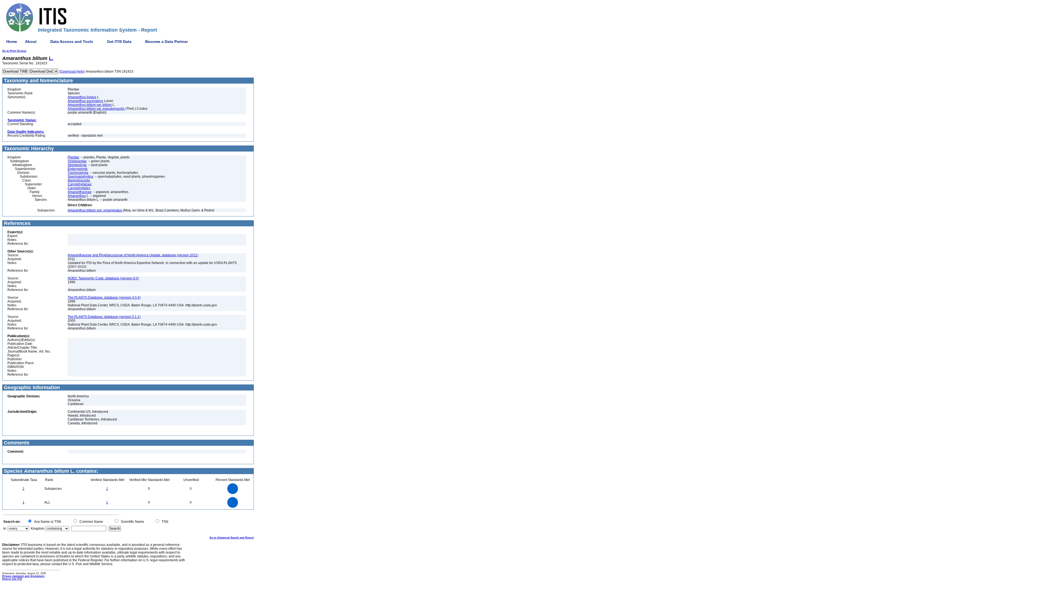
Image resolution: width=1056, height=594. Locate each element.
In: (5, 528)
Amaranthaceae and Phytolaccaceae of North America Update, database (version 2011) (133, 255)
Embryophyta (77, 169)
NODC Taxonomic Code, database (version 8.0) (103, 278)
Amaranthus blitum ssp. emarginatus (95, 210)
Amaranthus (77, 196)
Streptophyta (77, 165)
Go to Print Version (14, 51)
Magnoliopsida (79, 180)
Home (11, 41)
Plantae (73, 157)
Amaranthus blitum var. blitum (90, 105)
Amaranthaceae (80, 192)
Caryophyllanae (80, 184)
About (31, 41)
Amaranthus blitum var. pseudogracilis (96, 109)
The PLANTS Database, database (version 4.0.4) (104, 297)
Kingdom (37, 528)
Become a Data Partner (166, 41)
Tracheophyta (78, 173)
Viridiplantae (77, 161)
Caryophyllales (79, 188)
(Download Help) (72, 71)
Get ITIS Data (119, 41)
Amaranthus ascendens (85, 101)
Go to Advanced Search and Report (232, 537)
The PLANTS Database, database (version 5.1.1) (104, 317)
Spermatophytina (80, 176)
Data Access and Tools (71, 41)
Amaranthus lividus (82, 97)
